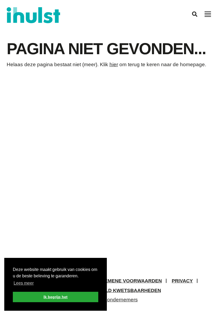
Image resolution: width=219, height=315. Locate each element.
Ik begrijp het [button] (56, 297)
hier (114, 64)
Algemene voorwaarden (128, 281)
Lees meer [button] (24, 283)
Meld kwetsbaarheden (129, 290)
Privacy (182, 281)
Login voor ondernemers (109, 299)
